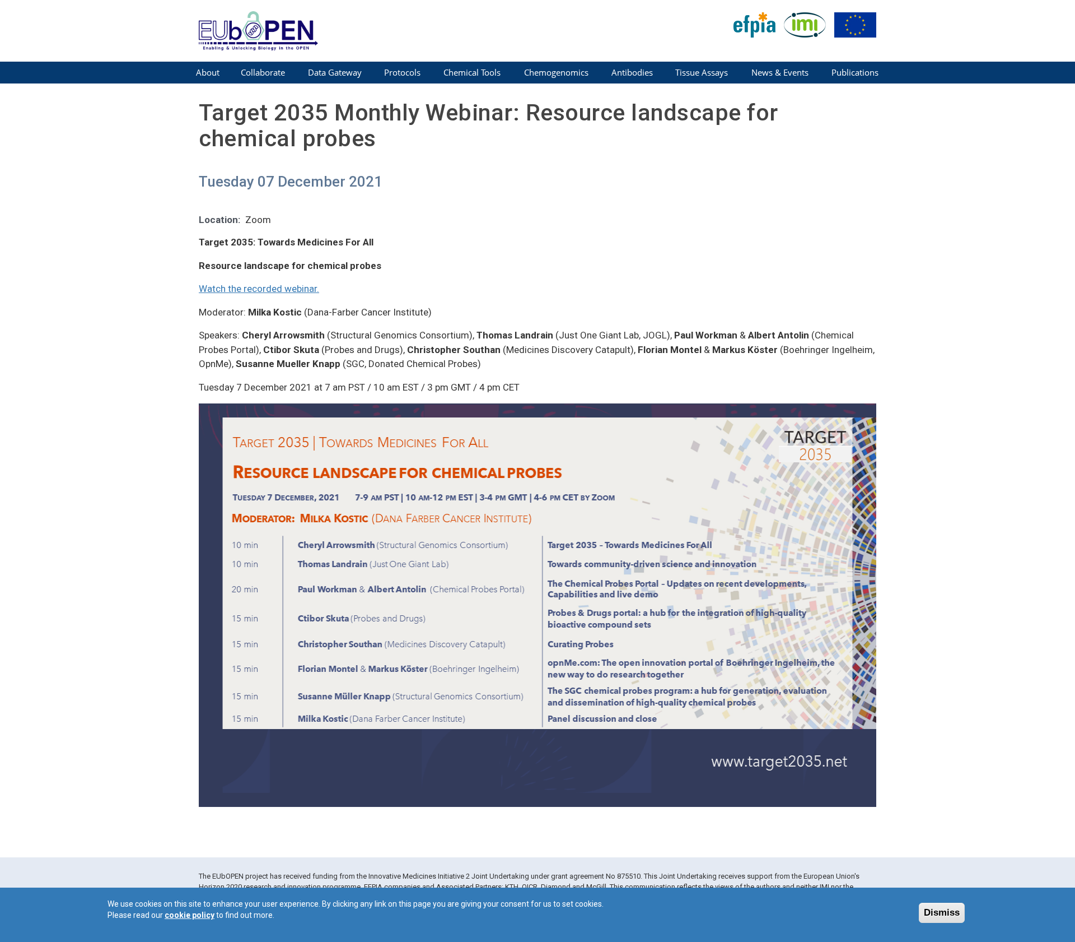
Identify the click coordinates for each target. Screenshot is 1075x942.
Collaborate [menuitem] (263, 72)
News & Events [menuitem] (779, 72)
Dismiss (942, 912)
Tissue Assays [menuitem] (701, 72)
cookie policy (189, 915)
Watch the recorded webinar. (259, 288)
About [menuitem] (207, 72)
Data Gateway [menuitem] (335, 72)
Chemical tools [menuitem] (472, 72)
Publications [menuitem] (854, 72)
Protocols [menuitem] (402, 72)
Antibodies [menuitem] (632, 72)
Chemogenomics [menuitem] (556, 72)
